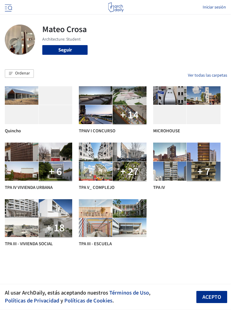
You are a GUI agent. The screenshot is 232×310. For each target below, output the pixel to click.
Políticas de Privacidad (32, 301)
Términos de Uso (129, 293)
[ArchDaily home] (116, 7)
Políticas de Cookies (88, 301)
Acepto (211, 297)
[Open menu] (8, 7)
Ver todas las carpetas (207, 75)
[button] (19, 73)
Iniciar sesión (214, 7)
